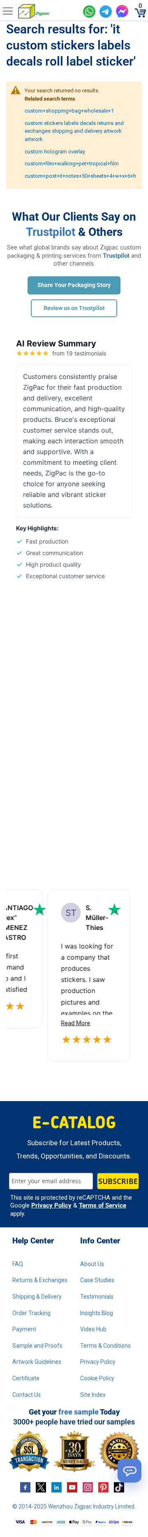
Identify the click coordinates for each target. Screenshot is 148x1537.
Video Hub (93, 1329)
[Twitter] (41, 1486)
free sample (78, 1412)
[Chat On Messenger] (122, 11)
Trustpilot (50, 232)
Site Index (93, 1394)
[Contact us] (129, 1471)
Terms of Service (102, 1205)
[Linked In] (56, 1486)
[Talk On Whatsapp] (89, 11)
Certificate (25, 1378)
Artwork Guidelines (36, 1361)
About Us (92, 1264)
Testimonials (96, 1296)
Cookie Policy (97, 1378)
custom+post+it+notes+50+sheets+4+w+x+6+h (80, 176)
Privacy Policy (51, 1205)
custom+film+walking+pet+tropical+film (72, 163)
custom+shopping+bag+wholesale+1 (69, 111)
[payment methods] (74, 1522)
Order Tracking (31, 1313)
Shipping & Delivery (37, 1296)
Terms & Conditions (105, 1345)
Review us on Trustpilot (74, 308)
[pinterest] (103, 1486)
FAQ (17, 1264)
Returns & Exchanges (39, 1280)
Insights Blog (96, 1313)
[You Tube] (72, 1486)
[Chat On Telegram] (105, 11)
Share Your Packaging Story (74, 285)
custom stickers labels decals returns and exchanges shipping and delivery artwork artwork (74, 131)
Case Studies (97, 1280)
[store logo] (47, 11)
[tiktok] (119, 1486)
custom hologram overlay (55, 151)
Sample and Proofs (37, 1345)
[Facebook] (25, 1486)
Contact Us (26, 1394)
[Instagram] (88, 1486)
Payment (24, 1329)
